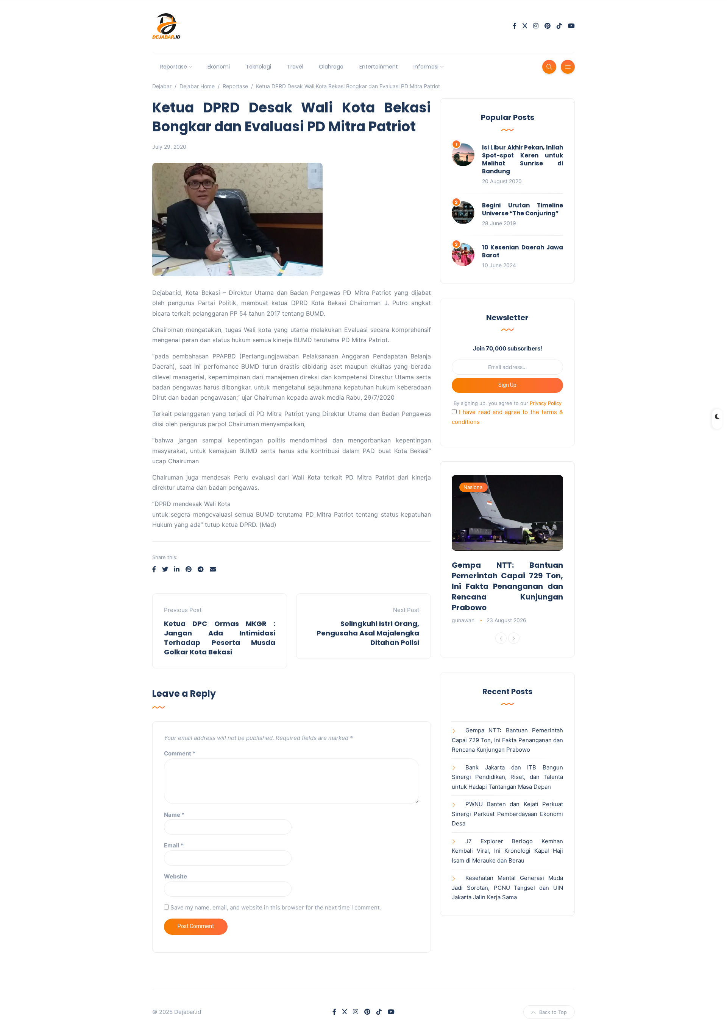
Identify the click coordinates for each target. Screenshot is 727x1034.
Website (175, 876)
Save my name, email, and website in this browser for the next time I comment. (275, 907)
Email (173, 845)
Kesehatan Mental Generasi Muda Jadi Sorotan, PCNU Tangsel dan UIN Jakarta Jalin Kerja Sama (507, 887)
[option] (507, 550)
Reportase (173, 66)
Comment (179, 753)
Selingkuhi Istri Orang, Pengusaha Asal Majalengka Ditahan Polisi (368, 633)
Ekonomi (218, 66)
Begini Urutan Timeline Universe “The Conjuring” (522, 209)
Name (174, 814)
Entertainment (378, 66)
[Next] (514, 638)
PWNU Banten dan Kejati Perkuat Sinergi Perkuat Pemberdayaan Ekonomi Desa (507, 813)
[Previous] (501, 638)
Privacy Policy (546, 403)
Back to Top (553, 1012)
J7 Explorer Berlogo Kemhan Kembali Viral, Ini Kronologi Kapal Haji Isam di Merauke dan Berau (507, 851)
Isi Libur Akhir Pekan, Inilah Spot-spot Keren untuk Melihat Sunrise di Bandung (522, 159)
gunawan (463, 620)
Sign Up (507, 385)
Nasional (473, 487)
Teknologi (258, 66)
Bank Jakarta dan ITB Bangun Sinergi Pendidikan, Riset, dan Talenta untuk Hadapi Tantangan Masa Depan (507, 777)
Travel (295, 66)
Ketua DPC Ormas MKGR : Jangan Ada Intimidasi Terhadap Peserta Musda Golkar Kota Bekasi (219, 638)
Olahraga (331, 66)
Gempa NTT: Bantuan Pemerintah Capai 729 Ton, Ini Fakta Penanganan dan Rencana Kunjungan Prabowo (507, 586)
